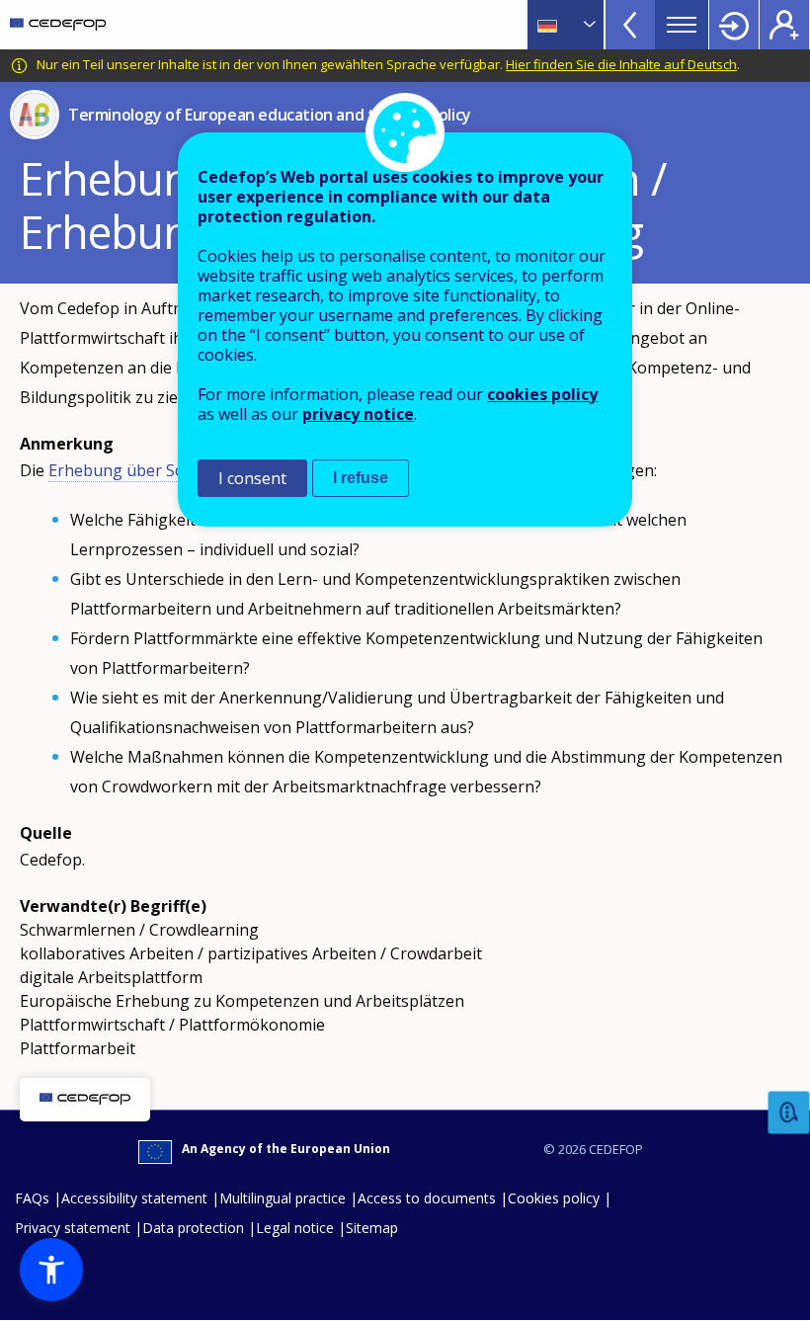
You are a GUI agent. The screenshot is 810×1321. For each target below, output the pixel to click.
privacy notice (358, 414)
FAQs (32, 1198)
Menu (681, 25)
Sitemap (372, 1227)
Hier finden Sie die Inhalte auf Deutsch (621, 64)
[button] (51, 1269)
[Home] (58, 24)
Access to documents (427, 1198)
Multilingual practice (282, 1198)
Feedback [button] (789, 1113)
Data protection (193, 1227)
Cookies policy (554, 1198)
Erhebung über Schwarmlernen (165, 470)
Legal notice (295, 1227)
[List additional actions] (588, 24)
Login (734, 24)
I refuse (360, 477)
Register (784, 24)
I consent (252, 478)
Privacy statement (72, 1227)
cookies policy (542, 394)
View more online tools (630, 24)
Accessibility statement (134, 1198)
